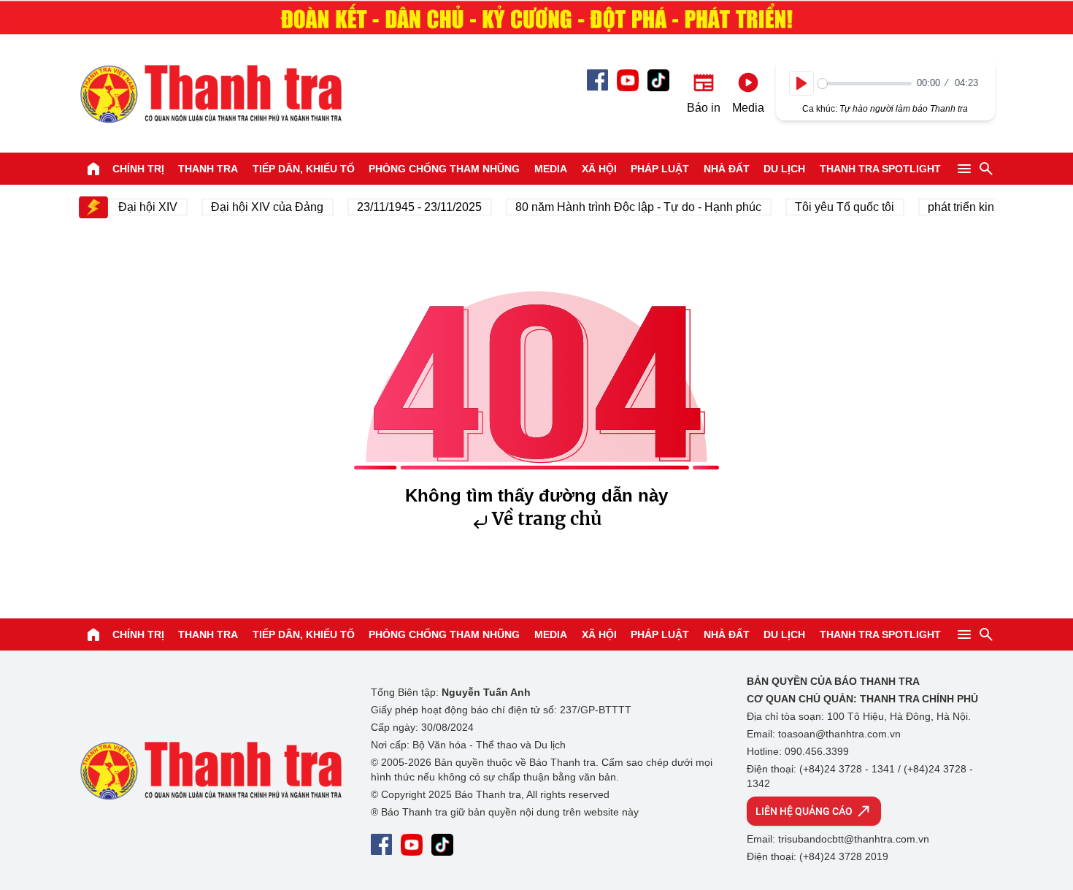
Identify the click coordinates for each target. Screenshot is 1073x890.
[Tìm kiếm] (986, 169)
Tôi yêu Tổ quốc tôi (837, 207)
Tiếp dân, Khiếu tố (304, 168)
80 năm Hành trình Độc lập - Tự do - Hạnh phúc (631, 207)
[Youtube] (628, 80)
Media (550, 168)
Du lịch (784, 168)
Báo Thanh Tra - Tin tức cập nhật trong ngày (210, 93)
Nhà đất (727, 168)
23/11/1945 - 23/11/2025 (412, 207)
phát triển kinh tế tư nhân (984, 207)
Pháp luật (660, 168)
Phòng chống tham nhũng (444, 168)
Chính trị (138, 168)
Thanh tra (208, 168)
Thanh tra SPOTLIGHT (880, 168)
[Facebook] (597, 80)
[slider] (865, 84)
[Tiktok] (658, 80)
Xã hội (599, 168)
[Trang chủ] (93, 169)
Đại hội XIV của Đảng (260, 207)
